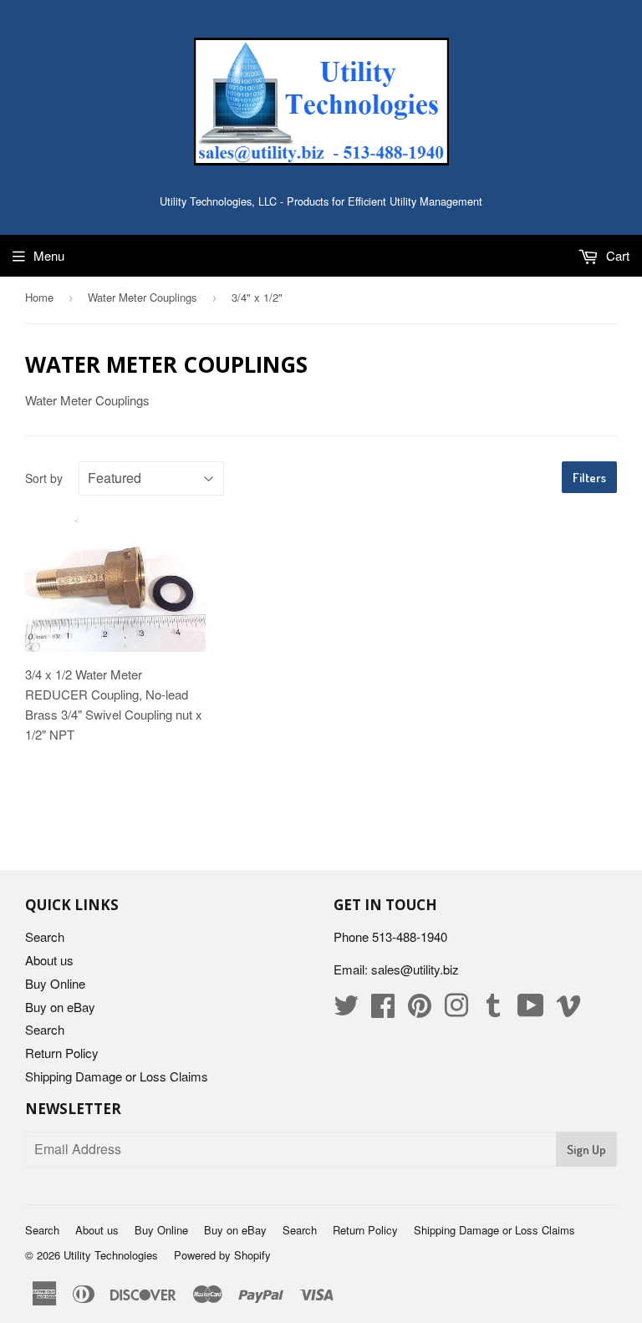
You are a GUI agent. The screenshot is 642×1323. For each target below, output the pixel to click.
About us (49, 960)
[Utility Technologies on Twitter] (346, 1010)
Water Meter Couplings (142, 297)
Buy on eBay (60, 1006)
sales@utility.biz (415, 969)
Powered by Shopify (222, 1255)
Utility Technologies (111, 1255)
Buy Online (55, 983)
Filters (589, 478)
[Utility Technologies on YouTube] (530, 1010)
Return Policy (62, 1052)
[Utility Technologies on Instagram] (456, 1010)
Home (39, 297)
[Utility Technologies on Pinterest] (419, 1010)
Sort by (44, 478)
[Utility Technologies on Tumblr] (493, 1010)
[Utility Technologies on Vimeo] (568, 1010)
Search (44, 936)
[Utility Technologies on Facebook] (382, 1010)
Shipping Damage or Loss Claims (116, 1076)
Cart (616, 255)
